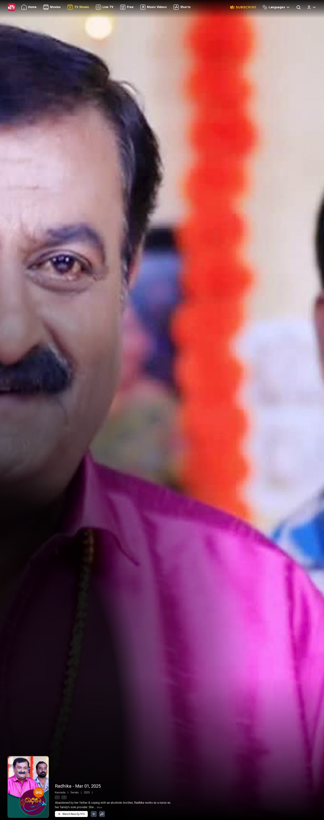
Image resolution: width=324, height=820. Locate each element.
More (99, 807)
